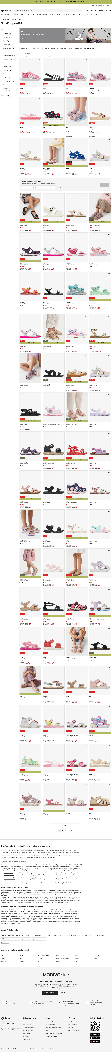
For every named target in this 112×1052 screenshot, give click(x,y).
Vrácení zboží (33, 1024)
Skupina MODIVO (56, 1024)
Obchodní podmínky (56, 1036)
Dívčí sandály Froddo (9, 875)
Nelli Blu (77, 955)
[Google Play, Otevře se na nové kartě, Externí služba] (95, 1034)
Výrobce (46, 48)
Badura (58, 961)
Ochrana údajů (49, 1048)
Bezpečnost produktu (78, 1030)
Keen (76, 961)
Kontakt (32, 1036)
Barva (53, 48)
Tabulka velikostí (78, 1024)
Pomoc (109, 5)
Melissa (77, 958)
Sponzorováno (23, 56)
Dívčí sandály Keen (8, 873)
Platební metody (33, 1030)
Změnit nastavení (22, 1048)
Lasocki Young (60, 955)
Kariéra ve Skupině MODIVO (56, 1027)
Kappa (21, 955)
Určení (70, 48)
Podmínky (14, 1048)
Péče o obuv (78, 1027)
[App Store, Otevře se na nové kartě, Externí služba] (95, 1037)
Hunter (40, 958)
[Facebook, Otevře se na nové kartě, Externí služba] (13, 1023)
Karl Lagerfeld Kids (43, 955)
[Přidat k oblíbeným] (39, 60)
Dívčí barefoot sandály (9, 879)
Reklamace (33, 1033)
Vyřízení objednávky (33, 1027)
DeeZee (22, 961)
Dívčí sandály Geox (72, 911)
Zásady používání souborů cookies (36, 1048)
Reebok (3, 958)
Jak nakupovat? (78, 1022)
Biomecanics (96, 955)
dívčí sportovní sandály (34, 894)
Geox (39, 961)
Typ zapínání (78, 48)
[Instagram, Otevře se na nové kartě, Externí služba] (3, 1023)
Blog (94, 5)
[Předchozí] (4, 2)
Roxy (21, 958)
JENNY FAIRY (5, 961)
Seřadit (22, 48)
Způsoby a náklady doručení (33, 1022)
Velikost (39, 48)
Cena (33, 48)
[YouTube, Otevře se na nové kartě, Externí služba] (8, 1023)
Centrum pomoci (33, 1039)
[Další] (108, 2)
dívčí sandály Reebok (42, 900)
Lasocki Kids (4, 955)
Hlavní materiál (61, 48)
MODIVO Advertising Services (56, 1033)
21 (71, 830)
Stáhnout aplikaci (101, 5)
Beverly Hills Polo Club (62, 958)
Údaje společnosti (56, 1022)
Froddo (95, 958)
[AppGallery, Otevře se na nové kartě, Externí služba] (95, 1041)
